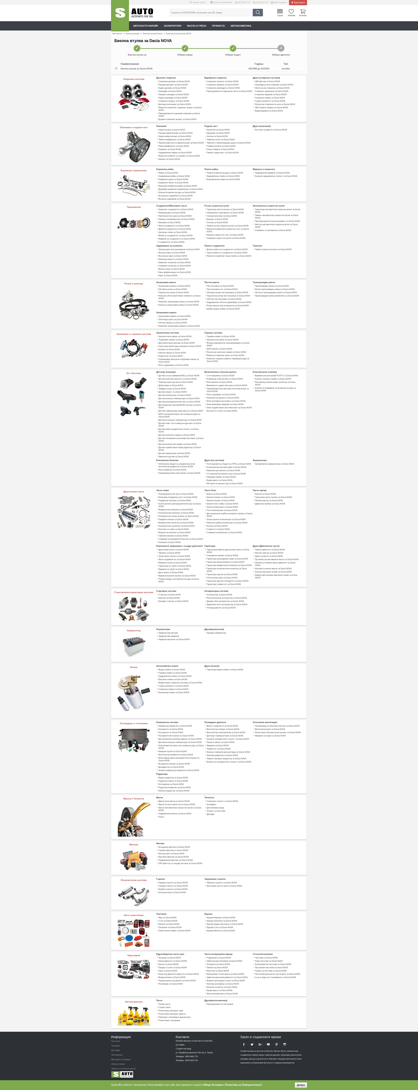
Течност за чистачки (216, 811)
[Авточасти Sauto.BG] (133, 1075)
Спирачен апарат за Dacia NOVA (174, 101)
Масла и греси (196, 25)
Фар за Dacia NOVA (168, 917)
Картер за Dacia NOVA (265, 494)
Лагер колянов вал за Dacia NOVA (222, 507)
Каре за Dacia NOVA (168, 275)
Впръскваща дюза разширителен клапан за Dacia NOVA (179, 759)
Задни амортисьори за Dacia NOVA (175, 136)
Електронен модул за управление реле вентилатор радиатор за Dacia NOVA (177, 465)
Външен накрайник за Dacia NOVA (175, 199)
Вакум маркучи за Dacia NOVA (269, 111)
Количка (303, 15)
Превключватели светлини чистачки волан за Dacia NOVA (228, 390)
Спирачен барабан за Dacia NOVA (223, 85)
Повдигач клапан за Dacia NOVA (173, 519)
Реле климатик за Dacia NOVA (172, 470)
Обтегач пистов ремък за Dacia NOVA (224, 299)
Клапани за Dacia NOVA (170, 542)
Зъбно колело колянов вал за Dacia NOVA (226, 519)
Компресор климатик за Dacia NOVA (175, 726)
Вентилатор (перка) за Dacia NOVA (223, 729)
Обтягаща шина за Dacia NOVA (173, 319)
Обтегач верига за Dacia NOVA (173, 323)
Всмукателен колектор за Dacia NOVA (176, 523)
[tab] (209, 68)
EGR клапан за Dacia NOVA (219, 349)
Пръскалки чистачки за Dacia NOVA (271, 967)
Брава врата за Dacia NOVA (220, 480)
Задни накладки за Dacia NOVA (173, 98)
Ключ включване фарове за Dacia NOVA (225, 404)
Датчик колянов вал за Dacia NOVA (175, 395)
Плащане (115, 1046)
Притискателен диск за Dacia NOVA (175, 216)
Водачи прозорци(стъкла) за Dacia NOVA (226, 980)
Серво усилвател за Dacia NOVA (270, 101)
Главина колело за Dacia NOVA (221, 146)
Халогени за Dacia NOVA (170, 927)
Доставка (115, 1050)
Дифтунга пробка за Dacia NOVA (270, 504)
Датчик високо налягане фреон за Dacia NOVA (180, 739)
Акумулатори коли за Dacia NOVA (174, 639)
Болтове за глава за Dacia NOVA (174, 529)
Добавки (210, 814)
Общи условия (118, 1064)
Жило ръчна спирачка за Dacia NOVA (272, 88)
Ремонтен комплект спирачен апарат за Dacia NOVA (180, 108)
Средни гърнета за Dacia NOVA (173, 886)
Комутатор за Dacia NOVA (171, 356)
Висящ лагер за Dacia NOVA (172, 269)
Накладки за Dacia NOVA (170, 91)
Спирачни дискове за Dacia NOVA (174, 81)
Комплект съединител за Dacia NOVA (176, 209)
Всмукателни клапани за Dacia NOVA (176, 510)
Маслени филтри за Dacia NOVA (174, 857)
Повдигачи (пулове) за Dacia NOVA (175, 500)
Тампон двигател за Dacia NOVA (270, 550)
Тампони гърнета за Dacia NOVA (222, 883)
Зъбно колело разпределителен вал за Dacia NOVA (180, 505)
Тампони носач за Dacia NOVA (221, 139)
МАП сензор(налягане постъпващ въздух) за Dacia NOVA (179, 415)
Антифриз (211, 804)
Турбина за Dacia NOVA (169, 553)
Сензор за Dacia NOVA (217, 222)
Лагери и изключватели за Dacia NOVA (176, 219)
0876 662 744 (262, 2)
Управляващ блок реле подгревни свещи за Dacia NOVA (179, 360)
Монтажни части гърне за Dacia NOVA (224, 886)
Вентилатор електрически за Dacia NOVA (226, 732)
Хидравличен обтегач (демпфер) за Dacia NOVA (229, 302)
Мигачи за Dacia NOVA (169, 924)
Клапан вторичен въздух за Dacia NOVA (177, 192)
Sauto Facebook (243, 1044)
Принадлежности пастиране (220, 1004)
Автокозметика (241, 25)
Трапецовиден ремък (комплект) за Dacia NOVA (277, 296)
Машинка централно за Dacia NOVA (223, 470)
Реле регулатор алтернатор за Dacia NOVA (227, 598)
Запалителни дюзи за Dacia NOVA (223, 340)
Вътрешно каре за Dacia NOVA (173, 256)
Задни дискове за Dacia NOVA (172, 88)
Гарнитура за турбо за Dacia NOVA (175, 566)
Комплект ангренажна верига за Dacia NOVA (179, 326)
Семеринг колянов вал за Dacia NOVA (224, 532)
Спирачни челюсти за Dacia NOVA (223, 81)
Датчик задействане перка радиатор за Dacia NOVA (180, 448)
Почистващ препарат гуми (171, 1011)
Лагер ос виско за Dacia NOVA (220, 742)
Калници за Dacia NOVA (170, 958)
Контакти (299, 2)
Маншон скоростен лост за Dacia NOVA (225, 235)
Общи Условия (212, 1084)
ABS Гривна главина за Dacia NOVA (271, 107)
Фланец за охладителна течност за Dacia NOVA (229, 762)
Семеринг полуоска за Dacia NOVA (175, 266)
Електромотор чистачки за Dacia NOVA (273, 964)
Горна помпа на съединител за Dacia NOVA (227, 253)
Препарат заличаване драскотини (175, 1017)
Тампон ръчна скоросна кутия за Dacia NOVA (228, 226)
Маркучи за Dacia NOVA (218, 745)
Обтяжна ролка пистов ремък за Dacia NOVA (227, 292)
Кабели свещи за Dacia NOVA (172, 353)
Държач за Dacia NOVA (217, 219)
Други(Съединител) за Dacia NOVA (175, 229)
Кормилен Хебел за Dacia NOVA (173, 183)
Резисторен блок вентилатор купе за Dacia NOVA (278, 732)
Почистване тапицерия (169, 1020)
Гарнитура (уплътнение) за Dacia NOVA (225, 209)
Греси (161, 817)
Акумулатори (172, 25)
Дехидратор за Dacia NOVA (171, 767)
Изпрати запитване (222, 2)
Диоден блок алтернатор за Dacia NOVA (225, 601)
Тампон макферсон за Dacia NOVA (175, 139)
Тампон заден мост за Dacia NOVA (223, 152)
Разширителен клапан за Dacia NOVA (176, 736)
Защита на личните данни (123, 1068)
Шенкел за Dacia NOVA (169, 159)
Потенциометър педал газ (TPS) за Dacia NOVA (229, 464)
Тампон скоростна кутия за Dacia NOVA (273, 249)
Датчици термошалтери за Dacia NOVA (225, 736)
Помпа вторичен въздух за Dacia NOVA (225, 173)
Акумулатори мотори (168, 633)
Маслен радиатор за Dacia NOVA (174, 791)
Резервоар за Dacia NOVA (171, 984)
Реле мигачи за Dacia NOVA (219, 382)
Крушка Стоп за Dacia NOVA (220, 927)
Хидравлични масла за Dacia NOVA (175, 813)
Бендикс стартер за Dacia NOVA (173, 601)
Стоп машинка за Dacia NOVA (220, 375)
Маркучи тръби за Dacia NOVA (173, 563)
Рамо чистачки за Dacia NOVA (269, 961)
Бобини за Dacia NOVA (169, 349)
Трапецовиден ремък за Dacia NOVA (272, 286)
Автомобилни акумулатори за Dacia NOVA (274, 464)
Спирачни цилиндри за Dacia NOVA (223, 88)
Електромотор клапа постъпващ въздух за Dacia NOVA (181, 746)
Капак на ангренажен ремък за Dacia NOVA (179, 305)
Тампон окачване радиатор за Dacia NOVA (226, 758)
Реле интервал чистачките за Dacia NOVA (226, 401)
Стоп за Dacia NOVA (168, 921)
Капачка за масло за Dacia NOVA (222, 987)
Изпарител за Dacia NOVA (171, 729)
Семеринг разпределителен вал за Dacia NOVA (181, 539)
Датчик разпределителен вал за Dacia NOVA (179, 402)
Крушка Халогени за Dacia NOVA (222, 921)
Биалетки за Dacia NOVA (218, 130)
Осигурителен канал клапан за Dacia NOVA (179, 516)
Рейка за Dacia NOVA (168, 173)
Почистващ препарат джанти (172, 1014)
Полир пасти (164, 1004)
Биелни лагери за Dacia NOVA (221, 497)
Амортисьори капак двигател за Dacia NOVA (227, 977)
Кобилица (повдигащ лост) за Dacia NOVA (178, 497)
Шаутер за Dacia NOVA (169, 598)
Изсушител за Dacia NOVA (171, 732)
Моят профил (280, 2)
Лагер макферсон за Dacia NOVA (174, 146)
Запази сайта (199, 2)
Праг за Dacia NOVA (168, 971)
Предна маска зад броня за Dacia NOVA (177, 980)
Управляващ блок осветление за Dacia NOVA (179, 473)
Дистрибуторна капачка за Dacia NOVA (177, 343)
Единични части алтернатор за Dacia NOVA (227, 604)
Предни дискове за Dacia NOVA (173, 85)
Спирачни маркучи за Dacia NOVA (271, 94)
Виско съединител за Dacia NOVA (222, 726)
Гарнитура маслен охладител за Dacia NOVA (228, 581)
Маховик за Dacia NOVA (170, 222)
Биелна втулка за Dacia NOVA (220, 500)
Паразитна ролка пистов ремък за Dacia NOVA (228, 296)
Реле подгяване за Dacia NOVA (221, 394)
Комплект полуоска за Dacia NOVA (175, 262)
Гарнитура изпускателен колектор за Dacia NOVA (227, 569)
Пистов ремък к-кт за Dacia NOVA (222, 289)
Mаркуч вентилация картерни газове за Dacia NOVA (276, 576)
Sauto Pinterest (276, 1044)
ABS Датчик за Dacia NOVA (267, 81)
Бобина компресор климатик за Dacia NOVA (179, 770)
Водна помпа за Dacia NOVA (172, 669)
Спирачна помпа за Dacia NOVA (270, 98)
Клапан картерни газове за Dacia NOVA (273, 572)
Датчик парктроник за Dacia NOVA (174, 453)
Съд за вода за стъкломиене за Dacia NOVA (275, 977)
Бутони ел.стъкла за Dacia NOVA (222, 411)
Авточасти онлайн (145, 25)
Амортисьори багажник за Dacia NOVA (224, 961)
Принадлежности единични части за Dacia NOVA (229, 91)
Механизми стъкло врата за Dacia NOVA (225, 974)
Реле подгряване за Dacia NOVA (174, 365)
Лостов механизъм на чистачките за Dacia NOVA (277, 974)
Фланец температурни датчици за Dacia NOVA (228, 752)
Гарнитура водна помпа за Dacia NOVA (225, 669)
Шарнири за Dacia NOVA (218, 133)
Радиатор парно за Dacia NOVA (173, 781)
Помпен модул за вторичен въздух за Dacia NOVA (179, 580)
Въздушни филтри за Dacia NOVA (174, 847)
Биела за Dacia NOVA (217, 494)
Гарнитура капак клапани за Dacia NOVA (225, 562)
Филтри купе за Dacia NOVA (171, 853)
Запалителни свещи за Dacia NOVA (175, 336)
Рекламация (117, 1055)
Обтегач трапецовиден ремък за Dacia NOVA (276, 292)
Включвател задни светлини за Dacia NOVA (227, 385)
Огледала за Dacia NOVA (218, 964)
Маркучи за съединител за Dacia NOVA (177, 239)
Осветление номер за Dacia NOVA (174, 931)
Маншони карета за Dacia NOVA (174, 259)
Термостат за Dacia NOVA (219, 749)
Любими (291, 15)
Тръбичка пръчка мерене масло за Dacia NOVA (277, 559)
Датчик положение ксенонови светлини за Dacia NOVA (181, 439)
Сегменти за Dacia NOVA (218, 529)
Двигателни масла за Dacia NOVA (174, 801)
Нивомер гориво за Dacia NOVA (221, 477)
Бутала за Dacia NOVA (217, 526)
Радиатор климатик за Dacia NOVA (175, 787)
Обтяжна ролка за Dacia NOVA (173, 289)
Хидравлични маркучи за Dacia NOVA (272, 173)
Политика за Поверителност (243, 1084)
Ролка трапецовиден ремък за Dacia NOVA (275, 289)
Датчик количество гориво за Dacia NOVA (178, 444)
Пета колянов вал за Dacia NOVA (222, 510)
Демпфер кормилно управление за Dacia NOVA (181, 189)
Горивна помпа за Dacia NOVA (221, 336)
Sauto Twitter (252, 1044)
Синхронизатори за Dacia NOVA (222, 216)
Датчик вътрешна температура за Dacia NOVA (180, 420)
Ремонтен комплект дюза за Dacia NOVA (225, 355)
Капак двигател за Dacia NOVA (173, 961)
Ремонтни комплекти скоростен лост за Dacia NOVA (228, 230)
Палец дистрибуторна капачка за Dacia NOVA (180, 346)
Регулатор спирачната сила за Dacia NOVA (275, 104)
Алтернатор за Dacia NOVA (219, 595)
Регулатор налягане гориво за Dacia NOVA (226, 352)
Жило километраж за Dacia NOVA (222, 994)
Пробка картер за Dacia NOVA (269, 500)
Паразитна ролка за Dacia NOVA (174, 292)
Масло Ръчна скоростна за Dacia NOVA (177, 804)
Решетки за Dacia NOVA (218, 971)
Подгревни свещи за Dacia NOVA (174, 340)
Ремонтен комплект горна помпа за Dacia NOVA (229, 256)
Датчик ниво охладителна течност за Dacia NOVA (179, 430)
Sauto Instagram (284, 1044)
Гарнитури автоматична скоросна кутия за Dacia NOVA (277, 210)
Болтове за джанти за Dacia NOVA (271, 130)
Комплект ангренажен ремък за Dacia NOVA (179, 302)
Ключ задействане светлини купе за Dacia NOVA (229, 407)
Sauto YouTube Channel (268, 1044)
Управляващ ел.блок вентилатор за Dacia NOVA (277, 726)
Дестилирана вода (215, 808)
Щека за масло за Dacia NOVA (269, 556)
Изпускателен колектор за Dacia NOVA (177, 526)
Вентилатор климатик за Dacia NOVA (176, 755)
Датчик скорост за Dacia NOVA (173, 392)
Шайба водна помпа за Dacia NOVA (223, 309)
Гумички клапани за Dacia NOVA (173, 536)
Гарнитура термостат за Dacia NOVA (224, 584)
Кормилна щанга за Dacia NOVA (173, 179)
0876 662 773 (243, 2)
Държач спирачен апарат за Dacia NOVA (177, 119)
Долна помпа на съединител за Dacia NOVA (227, 249)
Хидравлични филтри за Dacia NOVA (176, 860)
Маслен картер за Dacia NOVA (269, 553)
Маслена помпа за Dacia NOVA (173, 679)
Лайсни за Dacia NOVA (217, 967)
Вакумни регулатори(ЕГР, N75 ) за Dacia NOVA (276, 375)
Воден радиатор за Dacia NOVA (173, 778)
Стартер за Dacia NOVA (170, 595)
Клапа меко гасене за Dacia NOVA (174, 556)
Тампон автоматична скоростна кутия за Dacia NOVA (276, 216)
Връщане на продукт (121, 1059)
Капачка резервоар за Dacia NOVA (223, 984)
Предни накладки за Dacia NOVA (174, 94)
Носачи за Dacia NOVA (217, 136)
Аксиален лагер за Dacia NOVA (173, 232)
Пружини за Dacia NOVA (170, 149)
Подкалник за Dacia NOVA (219, 958)
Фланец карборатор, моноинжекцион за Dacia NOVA (228, 344)
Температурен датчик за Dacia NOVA (176, 382)
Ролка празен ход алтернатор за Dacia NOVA (228, 305)
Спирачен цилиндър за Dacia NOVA (271, 91)
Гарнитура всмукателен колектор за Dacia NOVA (229, 565)
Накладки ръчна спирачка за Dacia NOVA (274, 85)
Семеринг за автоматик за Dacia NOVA (273, 230)
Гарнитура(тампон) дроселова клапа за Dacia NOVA (228, 551)
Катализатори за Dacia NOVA (172, 892)
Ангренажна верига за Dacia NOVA (175, 316)
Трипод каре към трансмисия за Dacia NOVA (179, 249)
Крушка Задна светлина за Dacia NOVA (225, 924)
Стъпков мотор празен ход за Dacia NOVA (226, 474)
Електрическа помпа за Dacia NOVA (223, 179)
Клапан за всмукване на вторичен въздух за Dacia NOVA (275, 389)
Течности (218, 25)
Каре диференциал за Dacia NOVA (175, 272)
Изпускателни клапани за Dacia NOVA (176, 513)
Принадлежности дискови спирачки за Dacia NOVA (179, 114)
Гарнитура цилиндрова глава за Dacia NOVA (227, 559)
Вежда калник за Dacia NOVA (172, 977)
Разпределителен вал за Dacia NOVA (176, 494)
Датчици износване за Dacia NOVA (175, 104)
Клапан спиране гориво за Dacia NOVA (273, 379)
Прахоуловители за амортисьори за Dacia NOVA (181, 143)
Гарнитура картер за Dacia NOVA (222, 574)
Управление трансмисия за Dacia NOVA (225, 213)
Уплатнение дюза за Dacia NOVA (222, 578)
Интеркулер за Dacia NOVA (171, 784)
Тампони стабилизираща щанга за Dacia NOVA (228, 143)
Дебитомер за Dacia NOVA (171, 385)
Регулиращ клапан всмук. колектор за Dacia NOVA (275, 383)
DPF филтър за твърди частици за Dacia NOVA (180, 863)
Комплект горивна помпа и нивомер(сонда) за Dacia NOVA (228, 360)
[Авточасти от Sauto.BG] (120, 15)
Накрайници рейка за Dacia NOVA (174, 176)
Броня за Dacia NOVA (169, 964)
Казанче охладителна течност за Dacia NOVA (228, 739)
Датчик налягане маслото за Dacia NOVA (178, 379)
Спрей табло (164, 1007)
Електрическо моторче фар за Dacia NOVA (226, 467)
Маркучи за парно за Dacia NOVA (270, 736)
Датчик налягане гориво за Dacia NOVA (177, 435)
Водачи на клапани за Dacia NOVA (175, 532)
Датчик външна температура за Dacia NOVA (179, 398)
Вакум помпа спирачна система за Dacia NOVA (180, 683)
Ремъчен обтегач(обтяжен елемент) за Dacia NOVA (180, 297)
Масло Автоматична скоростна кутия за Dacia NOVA (180, 809)
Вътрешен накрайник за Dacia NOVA (176, 196)
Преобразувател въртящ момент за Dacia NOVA (277, 221)
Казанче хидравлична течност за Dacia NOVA (276, 176)
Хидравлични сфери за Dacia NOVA (175, 152)
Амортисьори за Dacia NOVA (172, 130)
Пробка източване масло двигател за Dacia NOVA (275, 564)
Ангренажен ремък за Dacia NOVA (174, 286)
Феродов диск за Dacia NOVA (172, 213)
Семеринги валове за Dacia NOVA (222, 555)
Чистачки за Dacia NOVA (266, 958)
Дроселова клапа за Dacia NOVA (174, 550)
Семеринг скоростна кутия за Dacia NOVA (226, 238)
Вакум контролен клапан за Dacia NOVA (177, 576)
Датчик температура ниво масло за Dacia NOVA (181, 411)
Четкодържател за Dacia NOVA (221, 608)
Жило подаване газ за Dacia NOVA (175, 559)
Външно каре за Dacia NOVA (172, 253)
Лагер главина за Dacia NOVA (220, 149)
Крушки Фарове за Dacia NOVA (221, 917)
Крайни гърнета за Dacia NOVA (173, 889)
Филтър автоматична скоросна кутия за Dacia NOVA (276, 225)
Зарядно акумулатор (216, 633)
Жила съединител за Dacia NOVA (174, 226)
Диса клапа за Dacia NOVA (171, 572)
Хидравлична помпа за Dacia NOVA (223, 176)
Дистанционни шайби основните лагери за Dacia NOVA (229, 514)
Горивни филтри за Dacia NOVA (173, 850)
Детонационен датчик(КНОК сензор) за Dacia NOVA (180, 406)
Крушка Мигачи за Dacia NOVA (221, 931)
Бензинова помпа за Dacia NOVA (174, 692)
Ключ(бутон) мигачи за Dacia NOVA (223, 398)
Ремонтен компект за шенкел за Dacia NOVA (179, 156)
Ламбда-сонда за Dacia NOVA (172, 389)
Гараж (280, 15)
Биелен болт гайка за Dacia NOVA (222, 504)
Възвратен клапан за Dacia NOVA (174, 764)
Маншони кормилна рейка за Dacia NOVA (178, 186)
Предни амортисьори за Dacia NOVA (176, 133)
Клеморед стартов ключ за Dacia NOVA (225, 379)
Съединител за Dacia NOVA (172, 242)
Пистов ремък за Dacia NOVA (220, 286)
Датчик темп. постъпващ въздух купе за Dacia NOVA (180, 424)
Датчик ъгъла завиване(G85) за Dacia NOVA (179, 375)
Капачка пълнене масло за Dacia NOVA (273, 568)
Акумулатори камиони (169, 636)
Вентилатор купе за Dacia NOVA (270, 729)
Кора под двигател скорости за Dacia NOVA (179, 974)
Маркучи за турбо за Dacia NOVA (174, 569)
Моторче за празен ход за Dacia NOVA (225, 483)
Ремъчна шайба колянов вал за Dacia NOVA (227, 523)
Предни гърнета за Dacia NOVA (173, 883)
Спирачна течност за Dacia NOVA (222, 801)
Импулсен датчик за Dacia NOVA (174, 456)
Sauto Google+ (260, 1044)
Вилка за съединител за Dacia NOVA (176, 235)
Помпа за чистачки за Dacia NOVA (271, 971)
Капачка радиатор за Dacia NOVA (222, 755)
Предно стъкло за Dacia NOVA (173, 967)
